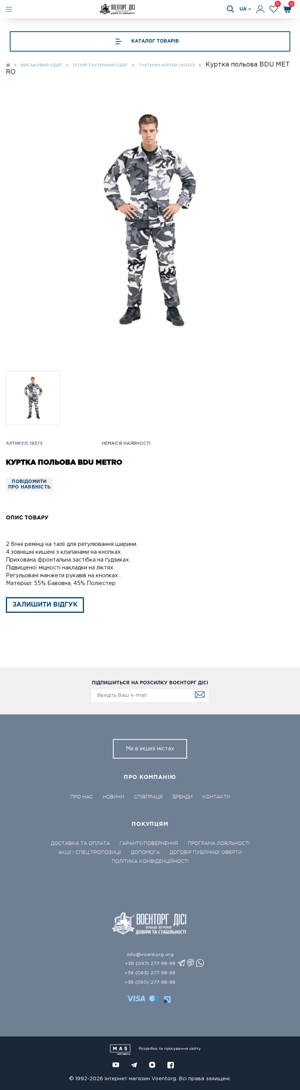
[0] (274, 9)
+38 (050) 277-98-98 (150, 982)
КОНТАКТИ (216, 797)
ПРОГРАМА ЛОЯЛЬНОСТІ (219, 843)
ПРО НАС (81, 797)
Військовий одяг (41, 65)
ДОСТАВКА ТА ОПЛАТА (80, 843)
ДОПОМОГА (145, 852)
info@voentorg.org (150, 954)
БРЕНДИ (183, 797)
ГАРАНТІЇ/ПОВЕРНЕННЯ (149, 843)
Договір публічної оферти (206, 852)
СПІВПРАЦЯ (148, 797)
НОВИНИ (113, 797)
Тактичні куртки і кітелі (167, 65)
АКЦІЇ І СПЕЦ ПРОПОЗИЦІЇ (89, 852)
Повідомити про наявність (29, 484)
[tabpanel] (150, 220)
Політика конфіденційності (150, 861)
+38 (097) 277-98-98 (150, 963)
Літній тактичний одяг (100, 65)
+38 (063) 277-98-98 (150, 973)
